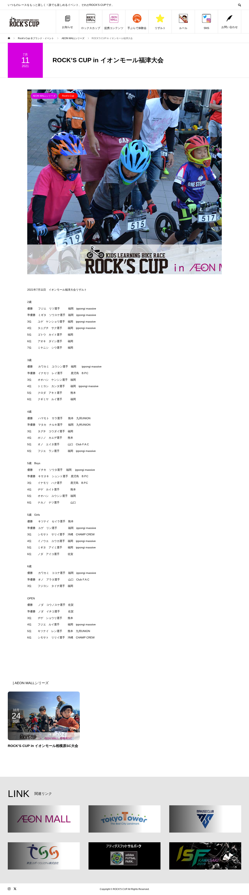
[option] (124, 181)
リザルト (160, 28)
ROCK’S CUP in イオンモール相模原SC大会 (43, 746)
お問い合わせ (229, 27)
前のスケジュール (106, 658)
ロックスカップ (90, 28)
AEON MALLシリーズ (44, 96)
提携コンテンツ (113, 28)
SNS (206, 28)
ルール (183, 28)
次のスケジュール (143, 658)
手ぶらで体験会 (136, 28)
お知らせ (67, 27)
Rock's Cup (68, 96)
